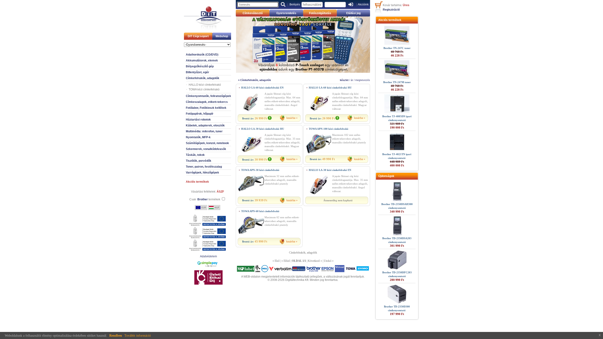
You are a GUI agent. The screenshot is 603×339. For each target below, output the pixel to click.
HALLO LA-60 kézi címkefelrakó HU (330, 87)
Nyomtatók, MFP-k (198, 137)
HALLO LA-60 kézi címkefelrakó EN (262, 87)
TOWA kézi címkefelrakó (204, 89)
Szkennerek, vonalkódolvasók (206, 149)
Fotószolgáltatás (320, 13)
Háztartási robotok (198, 119)
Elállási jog (353, 13)
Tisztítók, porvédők (198, 160)
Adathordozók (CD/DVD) (202, 54)
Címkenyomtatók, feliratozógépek (208, 96)
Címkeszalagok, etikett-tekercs (207, 102)
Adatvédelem (208, 256)
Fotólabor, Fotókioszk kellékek (206, 107)
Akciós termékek (197, 181)
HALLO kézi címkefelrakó (205, 84)
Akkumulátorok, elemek (202, 60)
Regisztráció (391, 9)
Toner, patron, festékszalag (204, 166)
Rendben (115, 335)
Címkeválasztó (253, 13)
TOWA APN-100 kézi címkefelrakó (328, 128)
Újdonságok (386, 176)
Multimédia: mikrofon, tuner (204, 131)
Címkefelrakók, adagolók (202, 78)
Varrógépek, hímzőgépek (202, 172)
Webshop (222, 36)
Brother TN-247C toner (397, 48)
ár (352, 80)
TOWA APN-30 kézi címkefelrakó (260, 170)
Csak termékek (204, 199)
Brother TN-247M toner (397, 82)
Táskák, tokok (195, 155)
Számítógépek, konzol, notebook (207, 143)
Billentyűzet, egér (197, 72)
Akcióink (363, 4)
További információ (137, 335)
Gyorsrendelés (286, 13)
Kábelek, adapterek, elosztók (205, 125)
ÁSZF (220, 191)
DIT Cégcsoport (198, 36)
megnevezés (362, 80)
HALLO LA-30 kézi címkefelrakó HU (262, 128)
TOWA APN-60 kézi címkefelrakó (260, 211)
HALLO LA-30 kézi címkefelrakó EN (330, 170)
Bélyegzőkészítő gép (200, 66)
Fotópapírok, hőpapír (199, 113)
